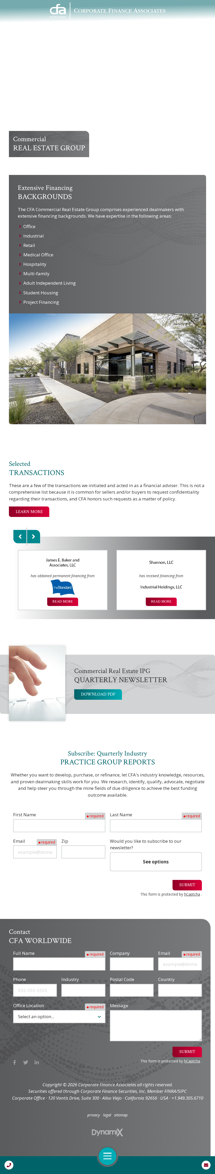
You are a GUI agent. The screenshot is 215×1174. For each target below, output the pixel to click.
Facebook (14, 1062)
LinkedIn (36, 1062)
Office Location (28, 1005)
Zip (64, 841)
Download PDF (98, 694)
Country (166, 979)
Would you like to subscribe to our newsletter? (145, 844)
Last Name (121, 815)
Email (19, 841)
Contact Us (206, 1165)
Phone (19, 979)
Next (33, 536)
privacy (93, 1114)
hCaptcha (192, 894)
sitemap (121, 1114)
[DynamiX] (107, 1132)
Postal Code (122, 979)
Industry (70, 979)
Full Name (24, 953)
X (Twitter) (25, 1062)
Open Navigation (107, 1156)
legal (107, 1114)
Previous (20, 536)
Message (119, 1005)
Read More (62, 601)
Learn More (29, 512)
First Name (24, 815)
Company (120, 953)
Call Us (8, 1165)
